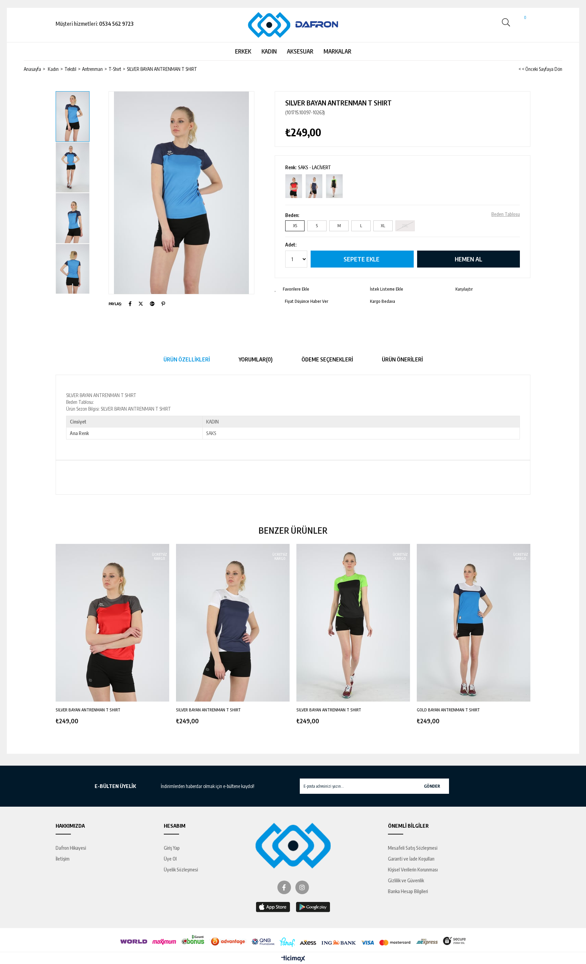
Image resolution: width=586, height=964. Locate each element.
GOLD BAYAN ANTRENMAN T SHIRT (448, 709)
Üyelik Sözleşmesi (181, 869)
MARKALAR (337, 51)
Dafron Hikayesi (71, 848)
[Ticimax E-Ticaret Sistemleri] (293, 959)
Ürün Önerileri (402, 359)
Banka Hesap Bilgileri (408, 891)
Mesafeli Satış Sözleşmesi (412, 848)
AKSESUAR (300, 51)
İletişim (63, 859)
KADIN (269, 51)
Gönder (432, 786)
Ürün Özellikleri (186, 359)
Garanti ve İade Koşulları (411, 859)
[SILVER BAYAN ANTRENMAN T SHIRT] (293, 186)
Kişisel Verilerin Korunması (413, 869)
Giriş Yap (172, 848)
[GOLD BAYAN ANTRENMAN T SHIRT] (473, 623)
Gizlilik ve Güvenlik (406, 880)
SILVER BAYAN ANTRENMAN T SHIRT (88, 709)
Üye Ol (170, 859)
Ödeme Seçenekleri (327, 359)
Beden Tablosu (505, 214)
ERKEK (243, 51)
